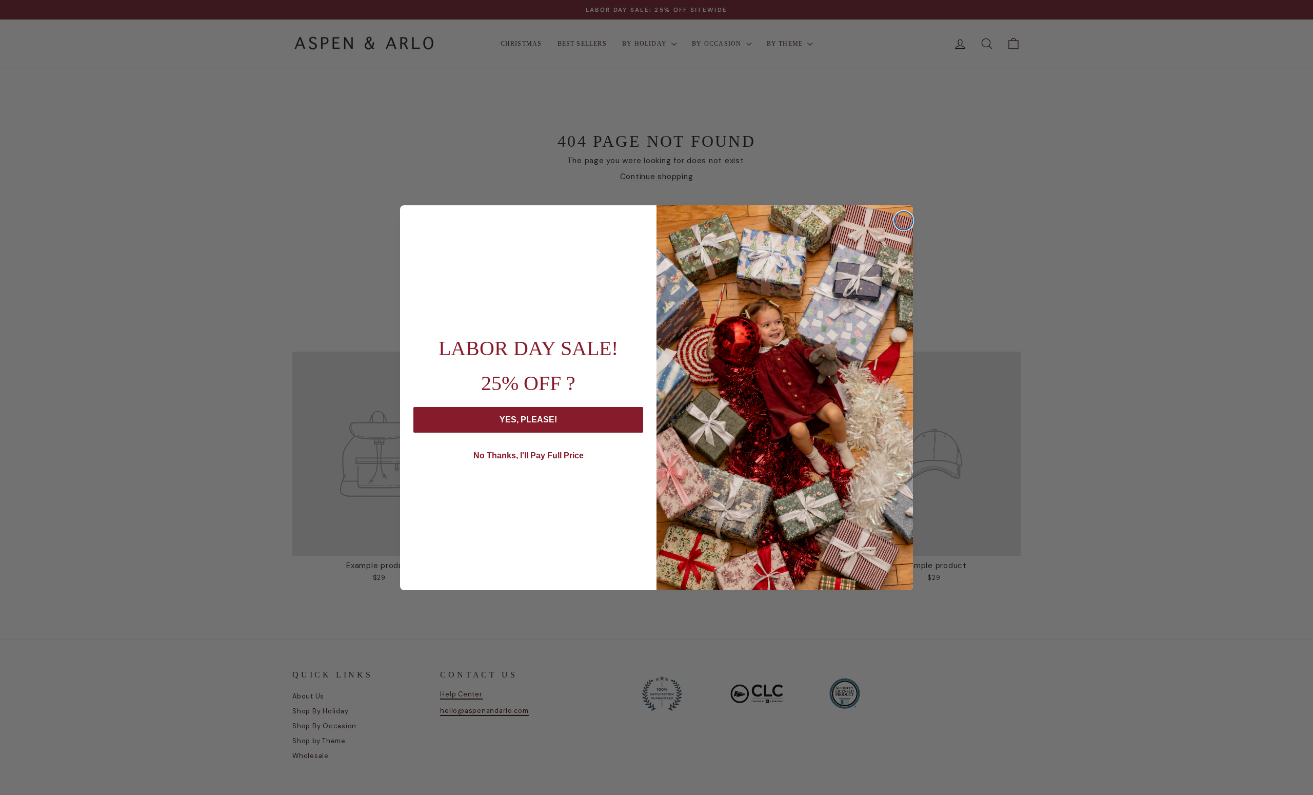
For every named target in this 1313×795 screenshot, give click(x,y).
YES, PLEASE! (528, 419)
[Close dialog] (903, 220)
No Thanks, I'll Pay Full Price (528, 455)
